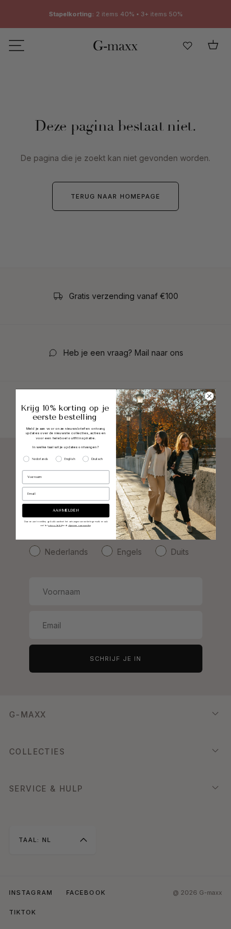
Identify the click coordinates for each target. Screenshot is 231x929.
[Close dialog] (209, 396)
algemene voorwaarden (79, 525)
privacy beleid (55, 525)
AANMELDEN (65, 511)
